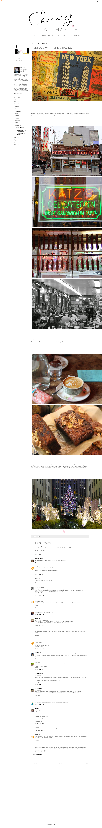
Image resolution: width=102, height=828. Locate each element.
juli (17, 115)
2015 (16, 104)
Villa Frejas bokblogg (39, 701)
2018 (16, 99)
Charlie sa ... (23, 67)
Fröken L (36, 734)
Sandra (36, 586)
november (18, 108)
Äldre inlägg (86, 763)
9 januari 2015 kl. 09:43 (39, 704)
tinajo (36, 727)
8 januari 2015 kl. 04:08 (39, 637)
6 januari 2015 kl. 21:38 (39, 562)
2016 (16, 103)
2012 (16, 140)
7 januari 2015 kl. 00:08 (39, 574)
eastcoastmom (38, 611)
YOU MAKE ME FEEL (20, 127)
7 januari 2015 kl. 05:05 (39, 607)
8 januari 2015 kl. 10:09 (39, 669)
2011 (16, 142)
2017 (16, 101)
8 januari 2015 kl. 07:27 (39, 658)
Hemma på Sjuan (38, 558)
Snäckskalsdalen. (38, 599)
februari (18, 124)
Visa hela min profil (18, 93)
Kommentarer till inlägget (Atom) (45, 766)
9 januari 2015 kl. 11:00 (39, 723)
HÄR (60, 343)
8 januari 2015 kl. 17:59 (39, 684)
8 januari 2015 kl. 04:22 (39, 648)
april (17, 120)
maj (17, 118)
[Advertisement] (60, 759)
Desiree (36, 662)
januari (17, 125)
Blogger (53, 824)
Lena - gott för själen (39, 546)
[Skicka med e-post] (34, 536)
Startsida (61, 763)
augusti (18, 113)
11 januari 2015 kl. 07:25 (40, 741)
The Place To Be (38, 673)
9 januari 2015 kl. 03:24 (39, 696)
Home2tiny (37, 652)
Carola (36, 640)
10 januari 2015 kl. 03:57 (40, 730)
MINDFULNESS (19, 129)
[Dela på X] (37, 536)
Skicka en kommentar (37, 754)
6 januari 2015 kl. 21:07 (39, 554)
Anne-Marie (37, 618)
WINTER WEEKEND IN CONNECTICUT (21, 131)
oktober (18, 109)
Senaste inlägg (35, 763)
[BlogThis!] (35, 536)
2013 (16, 139)
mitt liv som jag (38, 688)
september (18, 111)
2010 (16, 144)
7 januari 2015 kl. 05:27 (39, 614)
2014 (16, 137)
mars (17, 122)
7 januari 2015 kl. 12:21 (39, 625)
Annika (36, 708)
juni (17, 116)
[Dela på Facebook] (38, 536)
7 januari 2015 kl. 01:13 (39, 582)
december (18, 106)
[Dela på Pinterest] (40, 536)
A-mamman (37, 745)
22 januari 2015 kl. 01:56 (40, 751)
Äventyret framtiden (39, 566)
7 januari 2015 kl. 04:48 (39, 595)
